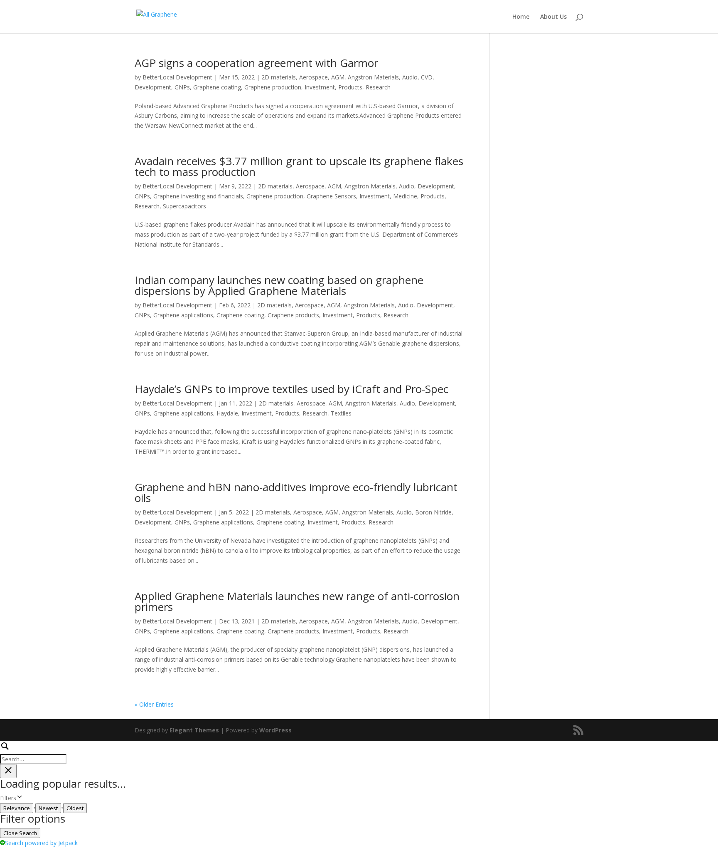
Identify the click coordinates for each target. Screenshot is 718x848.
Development (153, 87)
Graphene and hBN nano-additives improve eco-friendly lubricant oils (296, 492)
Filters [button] (18, 798)
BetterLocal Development (177, 77)
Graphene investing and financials (198, 196)
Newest (48, 808)
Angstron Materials (373, 77)
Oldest (75, 808)
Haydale (227, 413)
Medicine (405, 196)
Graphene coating (217, 87)
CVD (427, 77)
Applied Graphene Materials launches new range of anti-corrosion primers (297, 601)
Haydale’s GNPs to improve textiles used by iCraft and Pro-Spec (291, 388)
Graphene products (293, 315)
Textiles (341, 413)
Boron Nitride (433, 512)
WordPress (275, 730)
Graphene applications (183, 315)
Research (378, 87)
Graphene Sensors (331, 196)
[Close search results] (8, 771)
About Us (553, 17)
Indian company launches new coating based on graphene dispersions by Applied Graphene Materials (279, 285)
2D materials (278, 77)
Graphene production (272, 87)
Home (520, 17)
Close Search (20, 833)
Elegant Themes (194, 730)
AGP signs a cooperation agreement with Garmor (256, 62)
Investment (320, 87)
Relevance (16, 808)
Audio (410, 77)
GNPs (182, 87)
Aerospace (313, 77)
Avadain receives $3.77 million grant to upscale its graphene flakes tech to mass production (299, 166)
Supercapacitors (184, 206)
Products (350, 87)
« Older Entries (154, 704)
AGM (337, 77)
